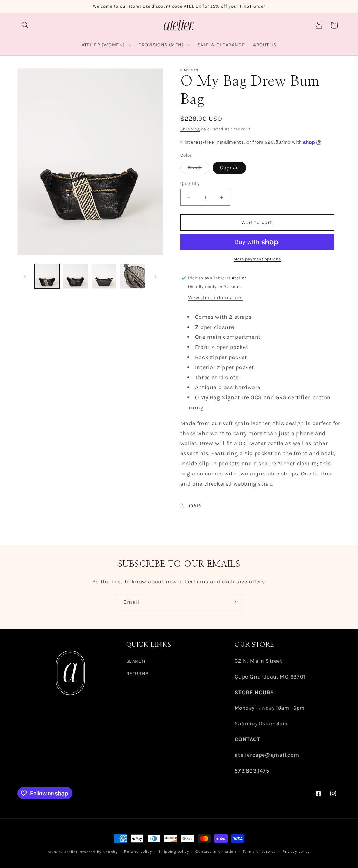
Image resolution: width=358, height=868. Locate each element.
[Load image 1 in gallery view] (47, 276)
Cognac (229, 168)
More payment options (257, 259)
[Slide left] (25, 276)
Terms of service (259, 851)
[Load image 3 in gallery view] (104, 276)
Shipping (190, 129)
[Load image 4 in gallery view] (132, 276)
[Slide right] (155, 276)
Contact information (215, 851)
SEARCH (135, 661)
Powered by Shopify (98, 851)
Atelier (70, 851)
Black (198, 169)
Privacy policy (296, 851)
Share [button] (194, 505)
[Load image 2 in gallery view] (75, 276)
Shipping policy (173, 851)
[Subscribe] (234, 602)
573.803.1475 (252, 770)
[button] (25, 25)
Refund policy (138, 851)
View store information (215, 298)
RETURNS (137, 673)
